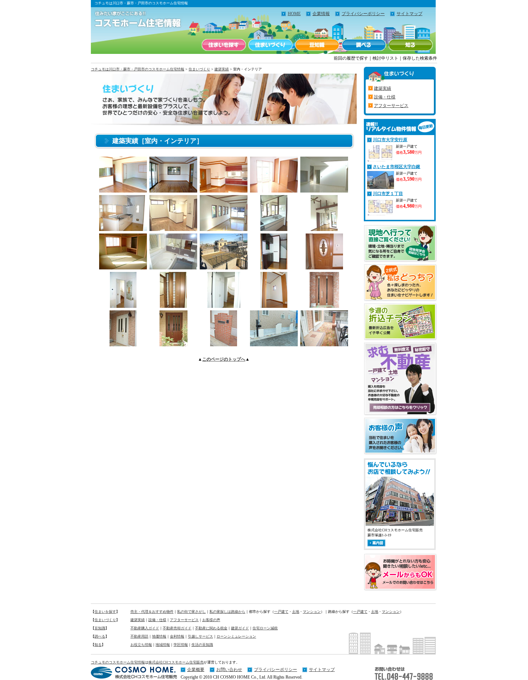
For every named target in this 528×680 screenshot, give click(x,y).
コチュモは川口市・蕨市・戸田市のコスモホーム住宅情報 (137, 69)
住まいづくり (270, 45)
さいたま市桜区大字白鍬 (396, 166)
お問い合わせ (229, 669)
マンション (312, 612)
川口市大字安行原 (390, 139)
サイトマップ (409, 13)
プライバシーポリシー (363, 13)
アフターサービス (391, 105)
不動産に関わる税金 (211, 628)
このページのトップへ (223, 359)
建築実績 (221, 69)
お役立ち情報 (141, 645)
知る (410, 45)
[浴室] (173, 267)
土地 (295, 612)
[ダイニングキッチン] (173, 229)
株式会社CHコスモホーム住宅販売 (176, 662)
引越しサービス (200, 636)
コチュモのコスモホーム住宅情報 (118, 662)
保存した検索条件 (420, 58)
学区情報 (180, 645)
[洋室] (324, 229)
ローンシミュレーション (236, 636)
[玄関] (273, 267)
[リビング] (123, 191)
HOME (294, 13)
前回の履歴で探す (351, 58)
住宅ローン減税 (265, 628)
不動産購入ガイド (144, 628)
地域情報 (163, 645)
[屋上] (223, 267)
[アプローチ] (223, 344)
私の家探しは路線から (227, 612)
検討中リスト (385, 58)
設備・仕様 (384, 97)
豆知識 (317, 45)
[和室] (123, 267)
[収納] (173, 306)
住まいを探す (223, 45)
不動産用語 (139, 636)
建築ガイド (240, 628)
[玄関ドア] (324, 306)
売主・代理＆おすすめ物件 (151, 612)
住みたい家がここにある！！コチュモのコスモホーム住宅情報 (133, 20)
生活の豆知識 (202, 645)
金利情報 (177, 636)
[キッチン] (123, 229)
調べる (363, 45)
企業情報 (321, 13)
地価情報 (159, 636)
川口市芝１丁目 (388, 193)
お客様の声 (211, 620)
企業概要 (195, 669)
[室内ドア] (324, 267)
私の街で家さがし (191, 612)
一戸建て (281, 612)
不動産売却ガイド (177, 628)
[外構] (274, 344)
